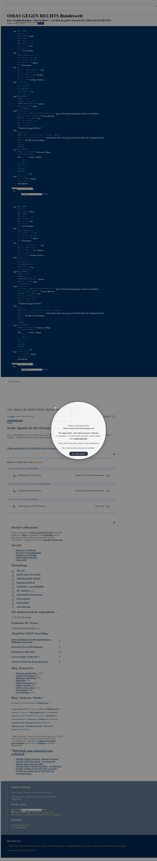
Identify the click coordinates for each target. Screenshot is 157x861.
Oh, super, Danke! (78, 454)
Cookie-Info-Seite (80, 439)
